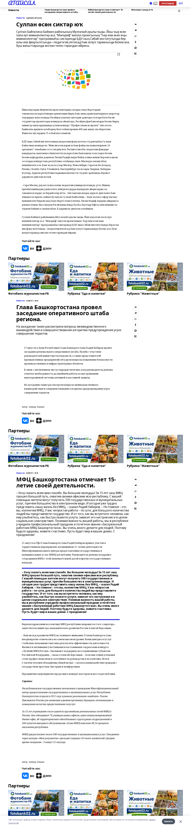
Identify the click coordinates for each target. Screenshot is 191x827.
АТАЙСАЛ (21, 3)
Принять (168, 821)
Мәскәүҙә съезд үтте (142, 10)
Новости (13, 10)
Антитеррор (168, 3)
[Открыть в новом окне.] (28, 248)
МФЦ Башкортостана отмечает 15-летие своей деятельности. (105, 11)
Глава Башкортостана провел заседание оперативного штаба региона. (61, 11)
